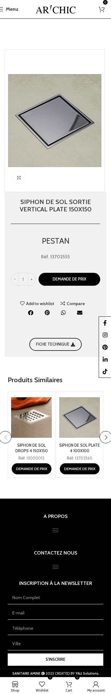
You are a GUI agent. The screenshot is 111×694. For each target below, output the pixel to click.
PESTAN (55, 240)
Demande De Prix (69, 278)
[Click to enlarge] (19, 178)
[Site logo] (56, 8)
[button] (31, 313)
